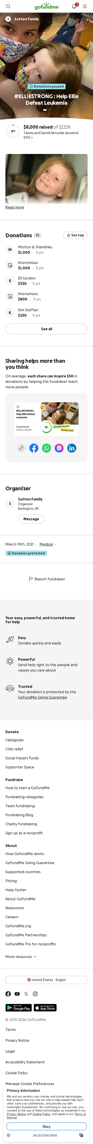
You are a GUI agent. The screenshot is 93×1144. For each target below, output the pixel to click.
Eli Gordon (26, 278)
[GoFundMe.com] (46, 6)
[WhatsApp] (46, 448)
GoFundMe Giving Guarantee (42, 697)
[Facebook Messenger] (59, 448)
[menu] (84, 6)
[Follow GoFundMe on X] (26, 993)
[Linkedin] (71, 448)
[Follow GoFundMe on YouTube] (17, 993)
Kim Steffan (28, 310)
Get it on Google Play (18, 1007)
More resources (18, 957)
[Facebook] (33, 448)
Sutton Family (30, 499)
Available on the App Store (45, 1007)
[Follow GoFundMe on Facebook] (8, 993)
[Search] (8, 6)
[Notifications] (74, 6)
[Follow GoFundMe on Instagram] (35, 993)
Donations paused (49, 86)
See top (77, 235)
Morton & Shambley (35, 247)
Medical (46, 544)
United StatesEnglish (49, 980)
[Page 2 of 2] (49, 110)
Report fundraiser (50, 579)
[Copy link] (21, 448)
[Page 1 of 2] (45, 110)
